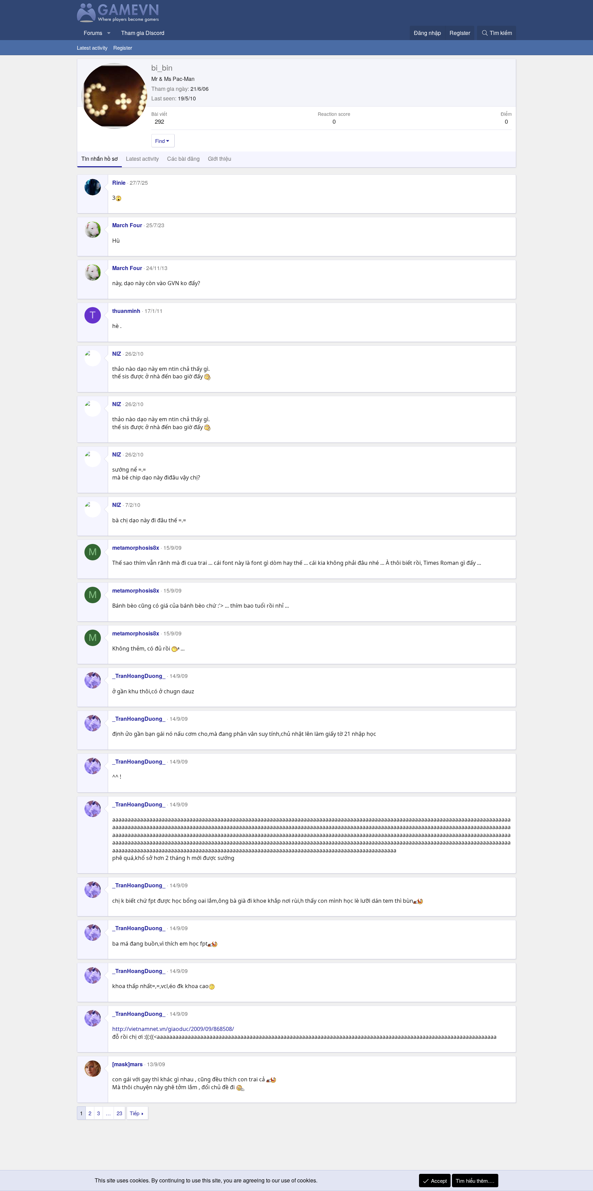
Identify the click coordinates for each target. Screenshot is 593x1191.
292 (159, 121)
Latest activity (92, 47)
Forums (93, 33)
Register (122, 47)
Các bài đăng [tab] (183, 158)
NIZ (116, 353)
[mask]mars (127, 1064)
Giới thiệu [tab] (219, 158)
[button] (109, 33)
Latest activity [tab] (142, 158)
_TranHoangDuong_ (138, 676)
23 (119, 1113)
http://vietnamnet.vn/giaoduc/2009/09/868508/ (173, 1029)
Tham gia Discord (142, 33)
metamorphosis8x (135, 547)
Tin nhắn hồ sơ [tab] (99, 158)
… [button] (108, 1113)
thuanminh (126, 311)
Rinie (119, 182)
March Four (127, 225)
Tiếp (134, 1113)
